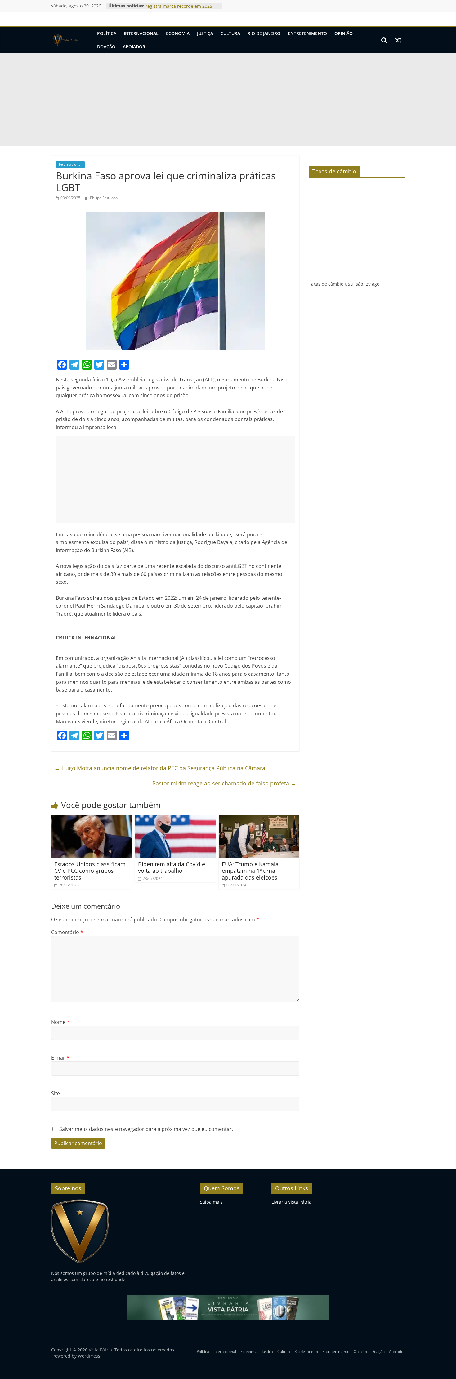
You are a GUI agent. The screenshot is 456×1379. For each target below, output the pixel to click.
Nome (60, 1022)
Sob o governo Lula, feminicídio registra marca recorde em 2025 (178, 9)
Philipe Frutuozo (104, 197)
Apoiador (134, 47)
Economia (178, 33)
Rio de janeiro (264, 33)
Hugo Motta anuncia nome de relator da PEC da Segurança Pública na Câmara (159, 768)
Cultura (230, 33)
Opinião (343, 33)
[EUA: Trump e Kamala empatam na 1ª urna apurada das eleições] (259, 819)
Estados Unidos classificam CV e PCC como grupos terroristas (90, 870)
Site (55, 1093)
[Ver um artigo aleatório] (398, 40)
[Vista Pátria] (65, 40)
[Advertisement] (228, 99)
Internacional (141, 33)
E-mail (60, 1057)
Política (106, 33)
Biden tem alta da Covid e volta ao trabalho (171, 867)
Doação (106, 47)
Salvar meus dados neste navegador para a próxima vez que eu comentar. (146, 1129)
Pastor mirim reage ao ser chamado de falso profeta (224, 783)
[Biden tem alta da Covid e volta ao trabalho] (175, 819)
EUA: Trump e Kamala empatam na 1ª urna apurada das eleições (250, 870)
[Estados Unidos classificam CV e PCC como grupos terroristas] (91, 819)
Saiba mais (211, 1202)
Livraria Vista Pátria (291, 1202)
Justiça (205, 33)
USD (349, 284)
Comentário (67, 932)
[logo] (80, 1202)
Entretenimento (307, 33)
